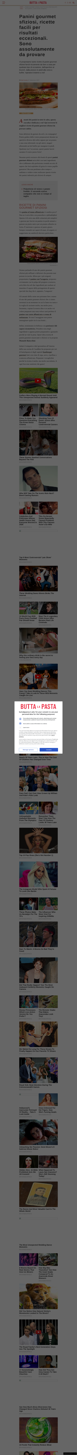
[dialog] (38, 727)
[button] (38, 727)
